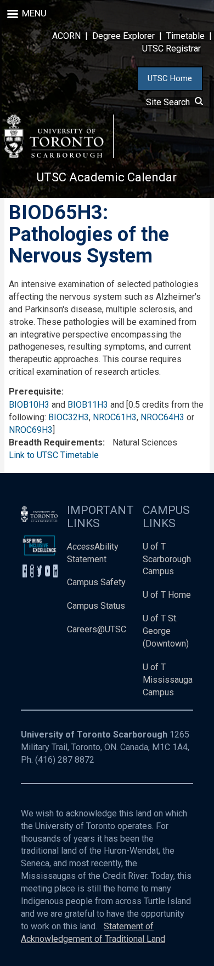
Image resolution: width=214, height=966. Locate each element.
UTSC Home (170, 78)
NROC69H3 (31, 430)
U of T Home (167, 595)
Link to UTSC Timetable (54, 455)
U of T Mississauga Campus (168, 680)
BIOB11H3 (87, 404)
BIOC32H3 (68, 417)
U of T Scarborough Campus (167, 559)
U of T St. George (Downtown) (166, 631)
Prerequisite (35, 391)
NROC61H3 (115, 417)
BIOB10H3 (29, 404)
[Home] (59, 136)
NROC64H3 (162, 417)
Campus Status (96, 606)
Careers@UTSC (96, 629)
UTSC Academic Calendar (107, 177)
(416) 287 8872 (64, 759)
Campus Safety (96, 582)
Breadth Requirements (56, 442)
